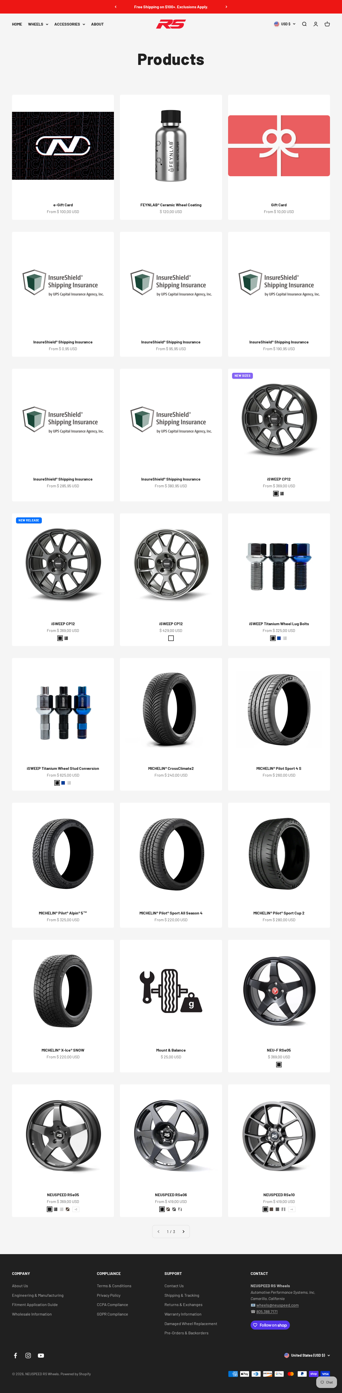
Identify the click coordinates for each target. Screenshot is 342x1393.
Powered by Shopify (76, 1374)
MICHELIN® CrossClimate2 (171, 768)
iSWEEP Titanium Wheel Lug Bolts (279, 623)
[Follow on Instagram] (28, 1355)
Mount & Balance (171, 1050)
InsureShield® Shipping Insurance (63, 341)
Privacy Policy (108, 1295)
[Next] (226, 7)
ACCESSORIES (67, 24)
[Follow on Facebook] (15, 1355)
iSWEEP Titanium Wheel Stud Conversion (63, 768)
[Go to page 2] (183, 1231)
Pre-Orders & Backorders (186, 1332)
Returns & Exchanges (183, 1304)
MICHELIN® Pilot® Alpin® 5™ (63, 912)
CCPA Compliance (112, 1304)
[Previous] (115, 7)
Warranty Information (183, 1314)
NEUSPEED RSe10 (279, 1194)
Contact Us (174, 1285)
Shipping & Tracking (181, 1295)
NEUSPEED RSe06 (171, 1194)
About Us (20, 1285)
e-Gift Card (63, 204)
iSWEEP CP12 (279, 479)
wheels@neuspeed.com (277, 1305)
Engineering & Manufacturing (38, 1295)
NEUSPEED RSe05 (63, 1194)
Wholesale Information (32, 1314)
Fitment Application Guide (35, 1304)
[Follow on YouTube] (41, 1355)
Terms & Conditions (114, 1285)
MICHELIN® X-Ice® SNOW (63, 1050)
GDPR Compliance (112, 1314)
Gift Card (279, 204)
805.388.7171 (267, 1311)
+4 (291, 1209)
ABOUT (97, 24)
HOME (17, 24)
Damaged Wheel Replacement (190, 1323)
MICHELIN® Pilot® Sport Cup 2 (278, 912)
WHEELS (35, 24)
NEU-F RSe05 (279, 1050)
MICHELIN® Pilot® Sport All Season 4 (171, 912)
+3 (76, 1209)
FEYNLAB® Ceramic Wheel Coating (171, 204)
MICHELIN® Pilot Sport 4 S (278, 768)
